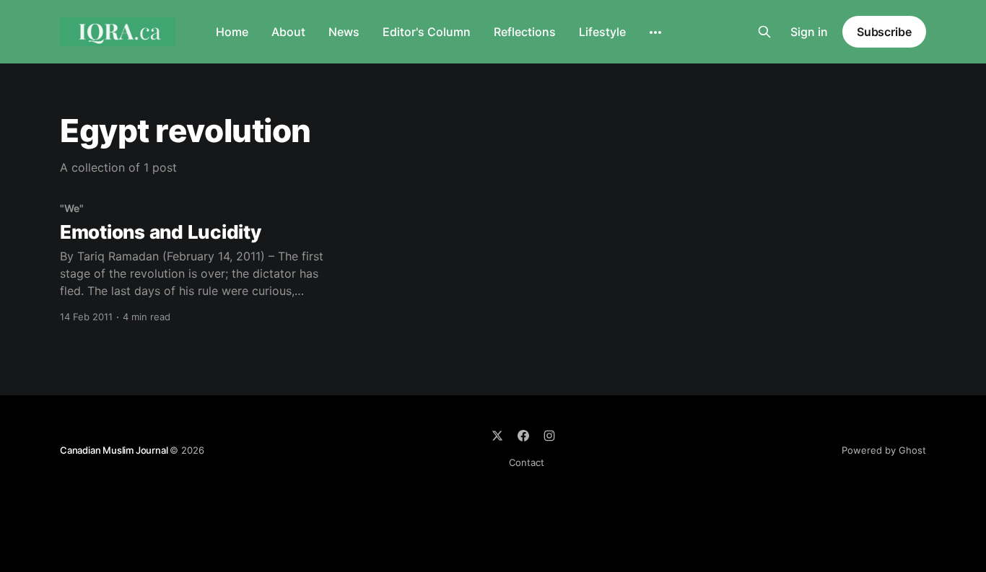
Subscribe (884, 32)
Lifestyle (602, 32)
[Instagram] (549, 435)
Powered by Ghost (884, 450)
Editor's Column (427, 32)
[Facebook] (523, 435)
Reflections (525, 32)
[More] (655, 32)
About (288, 32)
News (343, 32)
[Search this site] (764, 31)
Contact (526, 462)
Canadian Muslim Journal (115, 450)
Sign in (809, 32)
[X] (497, 435)
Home (232, 32)
